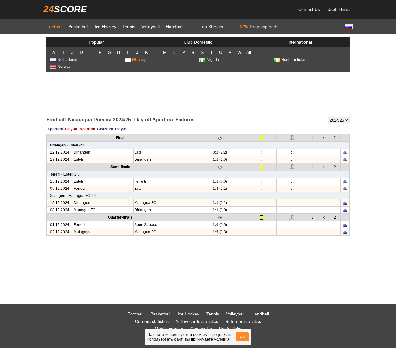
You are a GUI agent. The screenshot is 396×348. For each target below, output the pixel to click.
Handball (174, 26)
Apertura (55, 129)
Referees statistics (243, 321)
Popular (96, 42)
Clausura (105, 129)
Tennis (129, 26)
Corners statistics (152, 321)
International (299, 42)
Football (54, 26)
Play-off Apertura (80, 129)
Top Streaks (211, 26)
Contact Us (309, 9)
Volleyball (150, 26)
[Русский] (348, 26)
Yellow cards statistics (197, 321)
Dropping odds (259, 26)
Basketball (78, 26)
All (248, 52)
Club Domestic (198, 42)
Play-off (122, 129)
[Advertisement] (198, 94)
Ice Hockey (105, 26)
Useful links (338, 9)
